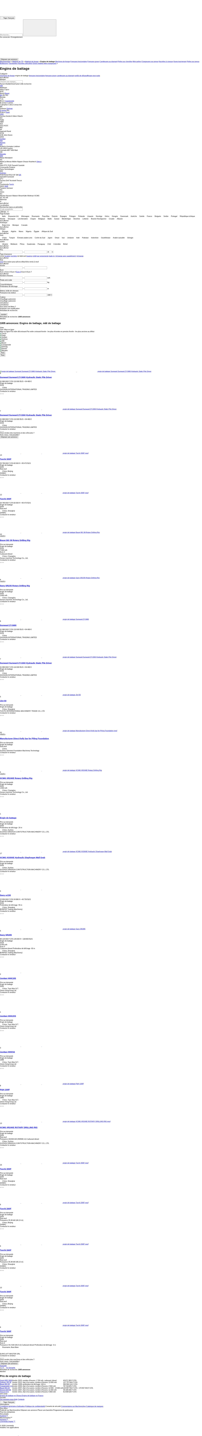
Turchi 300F (5, 459)
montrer (4, 314)
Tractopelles (13, 63)
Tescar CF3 (4, 1392)
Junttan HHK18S (8, 978)
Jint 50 (3, 701)
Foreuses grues (93, 61)
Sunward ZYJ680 (8, 625)
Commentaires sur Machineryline (73, 1406)
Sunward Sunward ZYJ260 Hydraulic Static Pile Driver (26, 415)
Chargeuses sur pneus (149, 61)
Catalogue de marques (94, 1406)
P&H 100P (5, 1090)
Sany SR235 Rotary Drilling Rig (15, 586)
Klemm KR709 (5, 1390)
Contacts (21, 1399)
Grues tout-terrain (179, 61)
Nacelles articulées (25, 63)
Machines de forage (62, 61)
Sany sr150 (5, 895)
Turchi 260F (5, 1209)
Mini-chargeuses (50, 63)
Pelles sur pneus (193, 61)
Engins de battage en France (32, 1396)
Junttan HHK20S (8, 1016)
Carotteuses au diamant (108, 61)
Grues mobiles (38, 63)
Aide (15, 1399)
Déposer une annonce (9, 437)
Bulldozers (4, 63)
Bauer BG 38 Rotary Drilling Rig (15, 540)
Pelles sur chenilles (125, 61)
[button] (101, 48)
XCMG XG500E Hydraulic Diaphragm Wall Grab (22, 857)
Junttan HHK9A (7, 1052)
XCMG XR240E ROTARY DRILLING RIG (18, 1127)
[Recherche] (39, 27)
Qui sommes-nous (7, 1399)
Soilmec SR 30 (5, 1382)
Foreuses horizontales (78, 61)
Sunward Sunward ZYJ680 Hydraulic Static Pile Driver (26, 377)
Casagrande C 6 (6, 1386)
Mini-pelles (137, 61)
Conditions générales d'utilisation (12, 1406)
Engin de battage (8, 818)
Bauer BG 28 (5, 1384)
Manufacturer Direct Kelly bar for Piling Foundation (24, 738)
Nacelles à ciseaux (166, 61)
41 (7, 1368)
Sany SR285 (6, 935)
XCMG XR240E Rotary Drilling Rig (16, 778)
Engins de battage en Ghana (11, 1396)
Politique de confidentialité (35, 1406)
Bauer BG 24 (5, 1388)
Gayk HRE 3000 (6, 1380)
